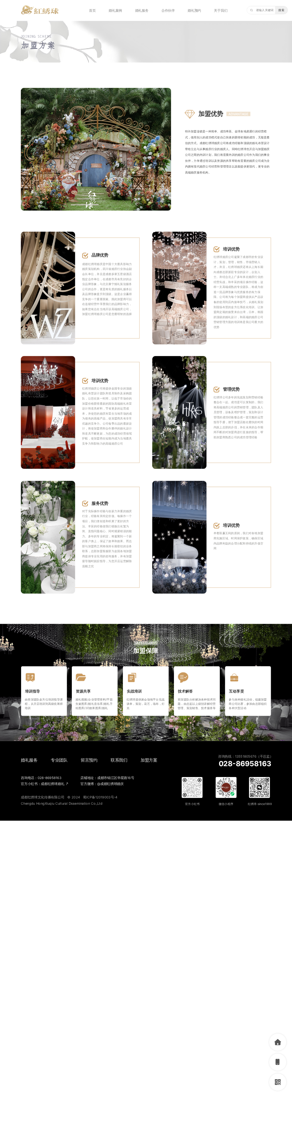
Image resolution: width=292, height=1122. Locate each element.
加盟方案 (149, 760)
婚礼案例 (115, 10)
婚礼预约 (194, 10)
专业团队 (59, 760)
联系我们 (119, 760)
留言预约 (89, 760)
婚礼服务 (142, 10)
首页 (92, 10)
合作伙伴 (168, 10)
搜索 (281, 10)
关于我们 (220, 10)
